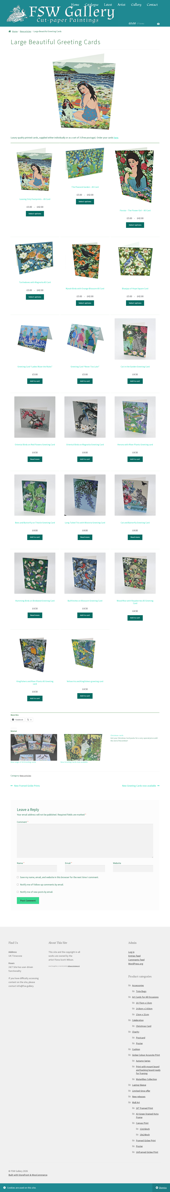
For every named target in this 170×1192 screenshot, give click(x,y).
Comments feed (136, 959)
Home (75, 5)
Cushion (136, 1049)
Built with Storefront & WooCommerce (27, 1174)
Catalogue (91, 5)
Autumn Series (143, 1060)
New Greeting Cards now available (74, 762)
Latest (108, 5)
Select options (35, 213)
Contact (152, 5)
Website (117, 863)
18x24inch (145, 1134)
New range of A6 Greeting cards (23, 762)
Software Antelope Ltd (74, 966)
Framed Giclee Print (146, 1140)
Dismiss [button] (163, 1187)
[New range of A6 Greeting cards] (34, 747)
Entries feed (134, 955)
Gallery (136, 5)
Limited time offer (141, 1090)
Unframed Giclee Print (147, 1152)
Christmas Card (143, 1026)
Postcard (140, 1037)
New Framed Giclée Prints (27, 786)
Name (20, 863)
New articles (25, 31)
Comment (22, 821)
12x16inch (145, 1128)
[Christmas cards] (135, 738)
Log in (131, 951)
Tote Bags (141, 991)
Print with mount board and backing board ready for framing (148, 1070)
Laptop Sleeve (139, 1084)
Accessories (138, 985)
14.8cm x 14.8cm (144, 1008)
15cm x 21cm (142, 1014)
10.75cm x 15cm (144, 1002)
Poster (139, 1043)
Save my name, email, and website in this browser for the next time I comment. (59, 877)
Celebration (138, 1020)
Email (68, 863)
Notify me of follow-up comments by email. (42, 884)
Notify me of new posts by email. (36, 891)
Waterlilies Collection (146, 1079)
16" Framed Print (144, 1108)
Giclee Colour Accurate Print (146, 1054)
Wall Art (136, 1102)
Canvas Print (142, 1123)
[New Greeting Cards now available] (84, 747)
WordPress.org (135, 963)
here (116, 137)
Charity (135, 1031)
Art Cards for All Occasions (145, 997)
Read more (34, 459)
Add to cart (35, 381)
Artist (121, 5)
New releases (138, 1096)
